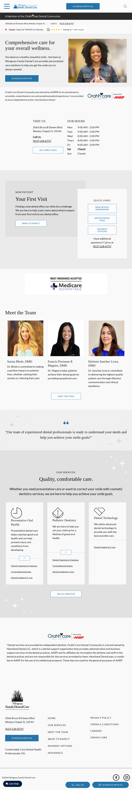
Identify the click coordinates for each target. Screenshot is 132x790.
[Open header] (7, 6)
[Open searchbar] (125, 6)
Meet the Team (58, 732)
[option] (25, 354)
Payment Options (102, 230)
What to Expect (31, 223)
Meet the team (66, 396)
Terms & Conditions (104, 724)
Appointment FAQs (102, 219)
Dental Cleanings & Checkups (24, 566)
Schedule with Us (83, 6)
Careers (96, 730)
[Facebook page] (116, 777)
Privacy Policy (100, 717)
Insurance (55, 752)
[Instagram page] (126, 777)
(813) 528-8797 (67, 23)
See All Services (66, 594)
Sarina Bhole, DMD (19, 361)
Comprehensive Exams (21, 571)
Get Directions (48, 150)
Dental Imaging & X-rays (21, 577)
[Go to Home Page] (25, 6)
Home (52, 718)
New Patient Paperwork (102, 208)
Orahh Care (98, 737)
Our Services (57, 725)
